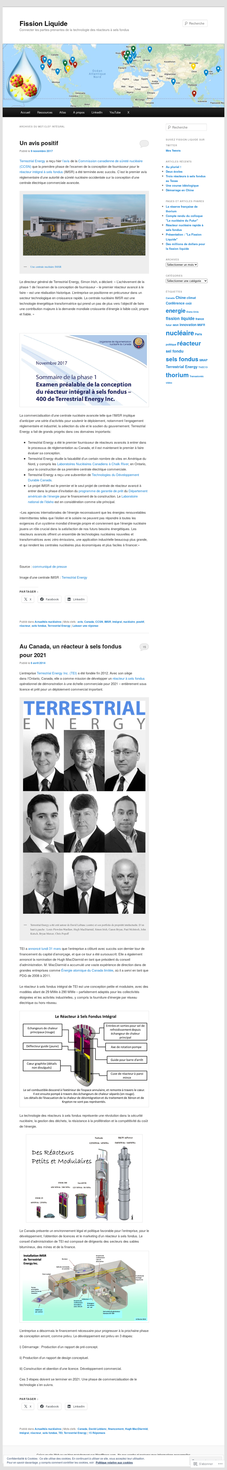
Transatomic (197, 376)
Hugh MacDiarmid (136, 1429)
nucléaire (129, 622)
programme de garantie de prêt (101, 490)
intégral (117, 622)
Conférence (175, 303)
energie (176, 310)
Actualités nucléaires (48, 622)
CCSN (99, 622)
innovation (188, 324)
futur (169, 325)
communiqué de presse (50, 566)
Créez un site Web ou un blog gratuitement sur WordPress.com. (76, 1455)
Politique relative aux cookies (114, 1462)
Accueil (25, 112)
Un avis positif (39, 143)
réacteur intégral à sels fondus (41, 171)
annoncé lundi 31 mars (44, 948)
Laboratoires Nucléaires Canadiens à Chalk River (92, 463)
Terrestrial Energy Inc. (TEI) (57, 673)
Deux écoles (174, 171)
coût (189, 303)
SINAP (203, 360)
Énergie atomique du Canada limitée (87, 970)
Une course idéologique (182, 185)
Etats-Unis (192, 311)
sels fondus (39, 626)
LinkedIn (97, 112)
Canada (89, 622)
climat (191, 297)
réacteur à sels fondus (129, 678)
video (169, 382)
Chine (181, 297)
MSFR (201, 325)
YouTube (115, 112)
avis (80, 622)
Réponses (97, 1433)
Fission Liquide (44, 23)
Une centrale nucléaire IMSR (45, 266)
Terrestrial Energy (32, 160)
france (200, 319)
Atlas (62, 112)
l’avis (66, 160)
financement (116, 1429)
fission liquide (180, 318)
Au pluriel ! (173, 167)
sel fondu (175, 351)
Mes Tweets (173, 150)
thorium (177, 374)
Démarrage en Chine (180, 190)
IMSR (107, 622)
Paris (198, 334)
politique (171, 344)
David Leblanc (98, 1429)
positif (140, 622)
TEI (61, 1433)
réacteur (25, 626)
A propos (79, 112)
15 (144, 647)
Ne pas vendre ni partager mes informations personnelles (154, 1455)
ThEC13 (202, 367)
